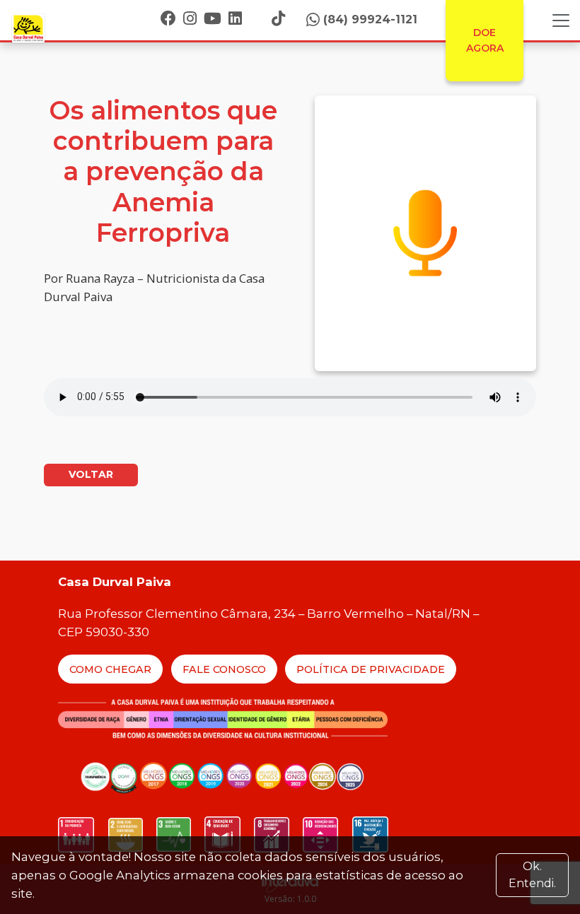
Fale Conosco (224, 669)
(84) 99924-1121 (370, 19)
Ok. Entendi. (532, 875)
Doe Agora (485, 40)
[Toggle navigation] (561, 20)
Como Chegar (110, 669)
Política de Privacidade (370, 669)
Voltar (91, 474)
